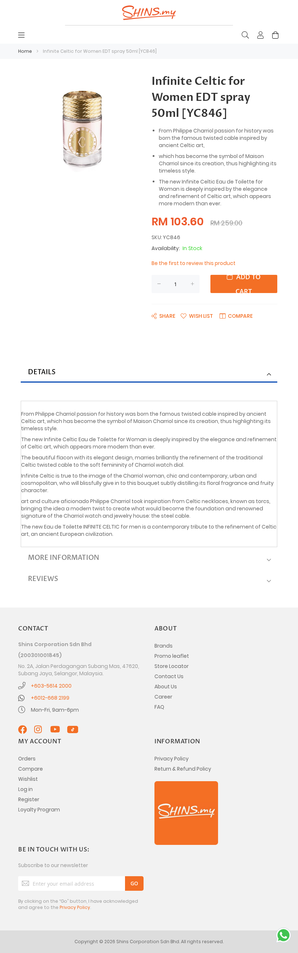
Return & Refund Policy (182, 768)
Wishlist (28, 779)
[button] (197, 315)
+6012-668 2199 (50, 697)
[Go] (134, 883)
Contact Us (169, 676)
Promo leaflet (171, 656)
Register (28, 799)
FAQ (159, 707)
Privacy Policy (171, 758)
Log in (25, 789)
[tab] (149, 373)
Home (25, 51)
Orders (27, 758)
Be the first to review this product (193, 263)
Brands (163, 645)
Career (163, 696)
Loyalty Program (39, 809)
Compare (30, 768)
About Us (165, 686)
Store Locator (171, 666)
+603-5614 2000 (51, 685)
